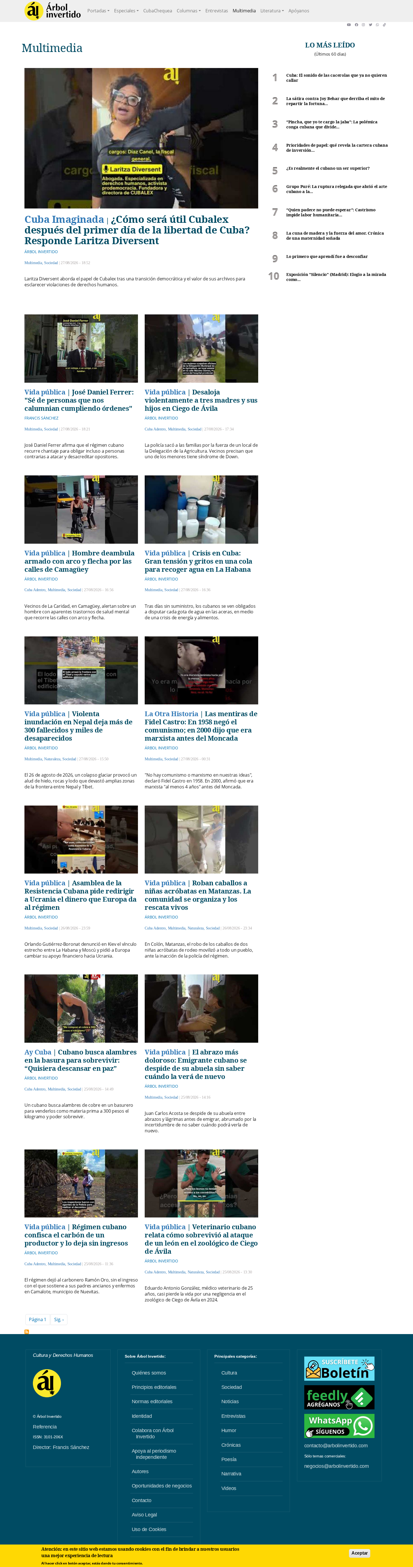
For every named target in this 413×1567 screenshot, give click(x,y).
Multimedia (244, 11)
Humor (228, 1430)
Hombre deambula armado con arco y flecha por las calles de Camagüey (79, 561)
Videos (229, 1488)
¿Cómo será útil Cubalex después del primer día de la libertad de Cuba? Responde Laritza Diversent (136, 229)
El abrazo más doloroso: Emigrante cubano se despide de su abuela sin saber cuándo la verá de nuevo (196, 1064)
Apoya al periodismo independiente (154, 1454)
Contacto (141, 1500)
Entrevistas (216, 11)
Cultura (229, 1373)
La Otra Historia (171, 713)
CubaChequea (157, 11)
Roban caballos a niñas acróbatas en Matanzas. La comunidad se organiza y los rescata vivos (198, 895)
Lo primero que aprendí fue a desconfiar (327, 256)
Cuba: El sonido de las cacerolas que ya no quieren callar (336, 78)
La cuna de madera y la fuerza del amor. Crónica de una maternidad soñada (335, 236)
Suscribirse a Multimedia (26, 1332)
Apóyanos (299, 11)
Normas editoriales (152, 1401)
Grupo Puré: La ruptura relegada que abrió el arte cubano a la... (336, 189)
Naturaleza (52, 759)
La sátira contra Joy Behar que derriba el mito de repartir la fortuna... (335, 101)
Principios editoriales (154, 1387)
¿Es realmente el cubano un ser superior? (328, 168)
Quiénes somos (149, 1373)
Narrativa (231, 1474)
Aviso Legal (144, 1515)
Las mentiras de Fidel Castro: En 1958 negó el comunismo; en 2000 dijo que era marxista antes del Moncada (201, 726)
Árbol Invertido (41, 251)
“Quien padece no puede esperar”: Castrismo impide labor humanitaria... (331, 212)
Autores (140, 1471)
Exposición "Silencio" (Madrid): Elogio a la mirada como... (336, 277)
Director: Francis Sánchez (61, 1447)
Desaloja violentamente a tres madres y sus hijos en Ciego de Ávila (201, 400)
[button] (351, 25)
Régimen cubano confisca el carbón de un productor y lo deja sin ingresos (76, 1235)
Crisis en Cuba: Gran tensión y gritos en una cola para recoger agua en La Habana (198, 561)
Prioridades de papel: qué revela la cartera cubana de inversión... (337, 148)
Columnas (187, 11)
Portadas (96, 11)
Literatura (270, 11)
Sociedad (51, 263)
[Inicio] (52, 11)
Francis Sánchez (41, 418)
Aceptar (359, 1553)
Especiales (124, 11)
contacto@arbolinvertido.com (336, 1445)
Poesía (229, 1459)
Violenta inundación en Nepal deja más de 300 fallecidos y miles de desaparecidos (78, 726)
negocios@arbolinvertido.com (336, 1466)
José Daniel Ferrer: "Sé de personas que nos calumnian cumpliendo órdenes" (78, 400)
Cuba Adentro (155, 429)
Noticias (230, 1401)
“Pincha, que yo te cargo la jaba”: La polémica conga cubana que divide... (332, 124)
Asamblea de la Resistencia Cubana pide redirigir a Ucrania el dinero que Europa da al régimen (80, 895)
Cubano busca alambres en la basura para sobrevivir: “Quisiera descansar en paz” (80, 1060)
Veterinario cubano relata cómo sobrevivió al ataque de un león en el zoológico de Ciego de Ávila (201, 1239)
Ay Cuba (37, 1051)
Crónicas (231, 1445)
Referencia (45, 1427)
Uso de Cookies (149, 1529)
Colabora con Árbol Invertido (153, 1433)
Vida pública (44, 391)
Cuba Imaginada (64, 219)
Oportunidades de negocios (162, 1486)
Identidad (142, 1416)
